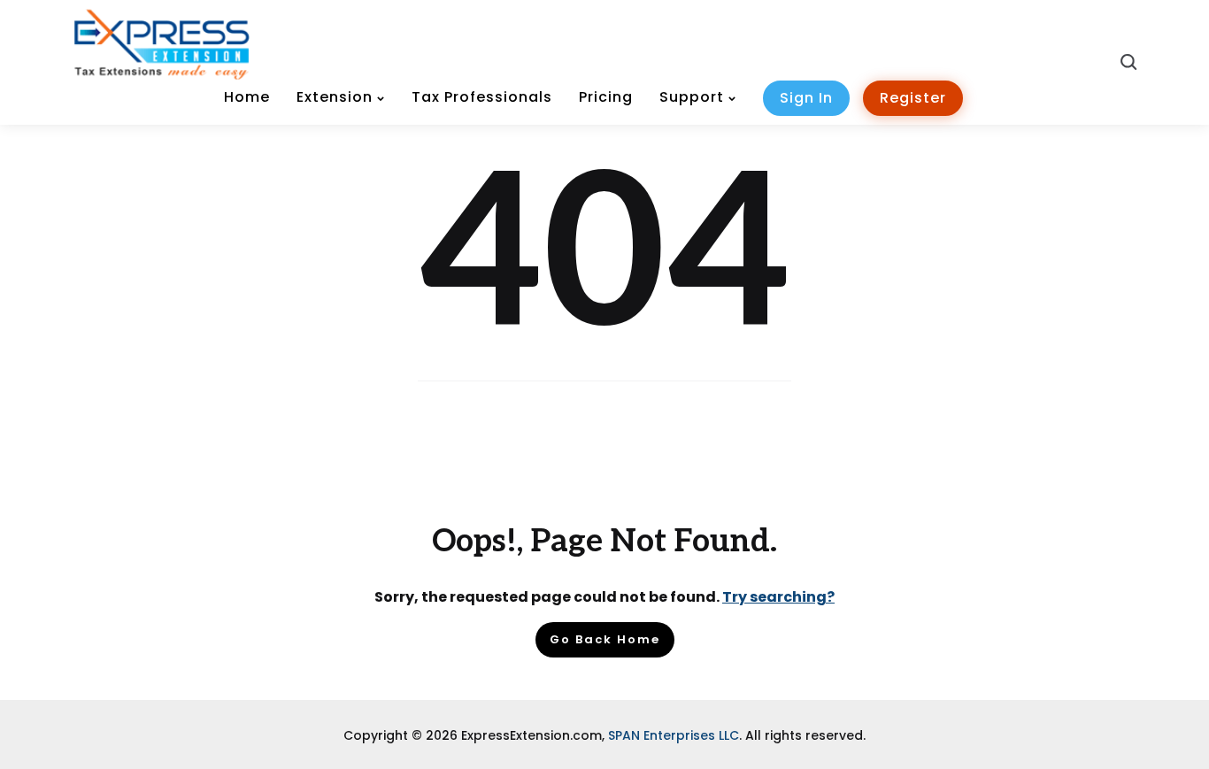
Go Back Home (605, 639)
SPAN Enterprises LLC (673, 735)
